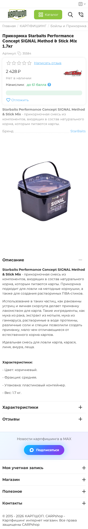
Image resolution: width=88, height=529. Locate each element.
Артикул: (9, 53)
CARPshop (30, 524)
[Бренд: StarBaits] (72, 73)
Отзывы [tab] (11, 419)
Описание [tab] (13, 260)
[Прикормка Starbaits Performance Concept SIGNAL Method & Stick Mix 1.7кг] (44, 191)
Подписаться (47, 450)
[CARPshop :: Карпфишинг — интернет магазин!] (18, 14)
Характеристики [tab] (20, 407)
